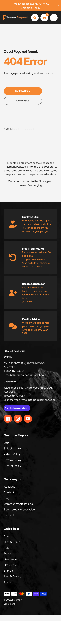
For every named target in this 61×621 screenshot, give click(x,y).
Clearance (10, 559)
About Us (9, 486)
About (8, 582)
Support (9, 515)
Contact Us (11, 492)
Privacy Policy (12, 460)
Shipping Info (12, 448)
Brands (8, 570)
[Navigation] (54, 17)
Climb (7, 536)
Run (6, 547)
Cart (6, 442)
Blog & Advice (12, 576)
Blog (6, 498)
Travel (7, 553)
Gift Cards (10, 565)
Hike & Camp (12, 542)
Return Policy (12, 454)
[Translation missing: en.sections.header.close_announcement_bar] (58, 5)
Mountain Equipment (23, 129)
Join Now (27, 301)
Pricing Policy (12, 465)
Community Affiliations (18, 503)
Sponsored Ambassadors (20, 509)
